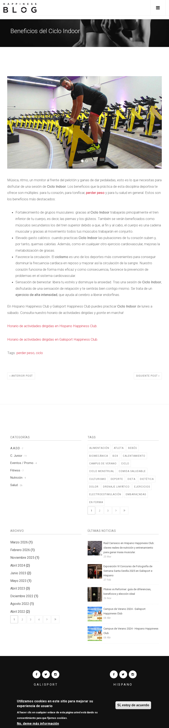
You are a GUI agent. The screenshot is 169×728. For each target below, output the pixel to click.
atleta (119, 448)
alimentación (99, 448)
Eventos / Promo (23, 463)
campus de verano (103, 463)
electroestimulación (105, 494)
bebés (132, 448)
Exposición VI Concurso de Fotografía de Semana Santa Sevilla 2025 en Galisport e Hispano (127, 571)
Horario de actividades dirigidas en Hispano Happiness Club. (52, 326)
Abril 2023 (17, 588)
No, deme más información (38, 724)
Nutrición (18, 477)
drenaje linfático (116, 486)
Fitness (16, 470)
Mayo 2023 (18, 581)
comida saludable (132, 471)
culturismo (97, 479)
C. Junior (18, 456)
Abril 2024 (17, 565)
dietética (147, 479)
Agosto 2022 (19, 604)
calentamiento (134, 455)
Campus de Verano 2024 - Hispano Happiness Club (130, 631)
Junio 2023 (18, 573)
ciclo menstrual (101, 471)
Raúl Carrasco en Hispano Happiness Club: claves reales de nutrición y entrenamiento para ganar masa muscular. (128, 548)
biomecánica (98, 455)
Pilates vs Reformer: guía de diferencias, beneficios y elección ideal (127, 591)
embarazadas (136, 494)
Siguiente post (147, 375)
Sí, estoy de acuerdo (133, 705)
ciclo (39, 353)
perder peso (95, 193)
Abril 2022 (17, 612)
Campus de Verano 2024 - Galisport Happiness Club (124, 611)
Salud (16, 485)
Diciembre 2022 (21, 596)
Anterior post (22, 375)
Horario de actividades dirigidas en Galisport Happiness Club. (52, 339)
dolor (94, 486)
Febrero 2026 (20, 550)
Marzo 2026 (19, 542)
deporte (117, 479)
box (115, 455)
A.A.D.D (16, 448)
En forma (96, 502)
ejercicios (142, 486)
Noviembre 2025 (22, 558)
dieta (131, 479)
